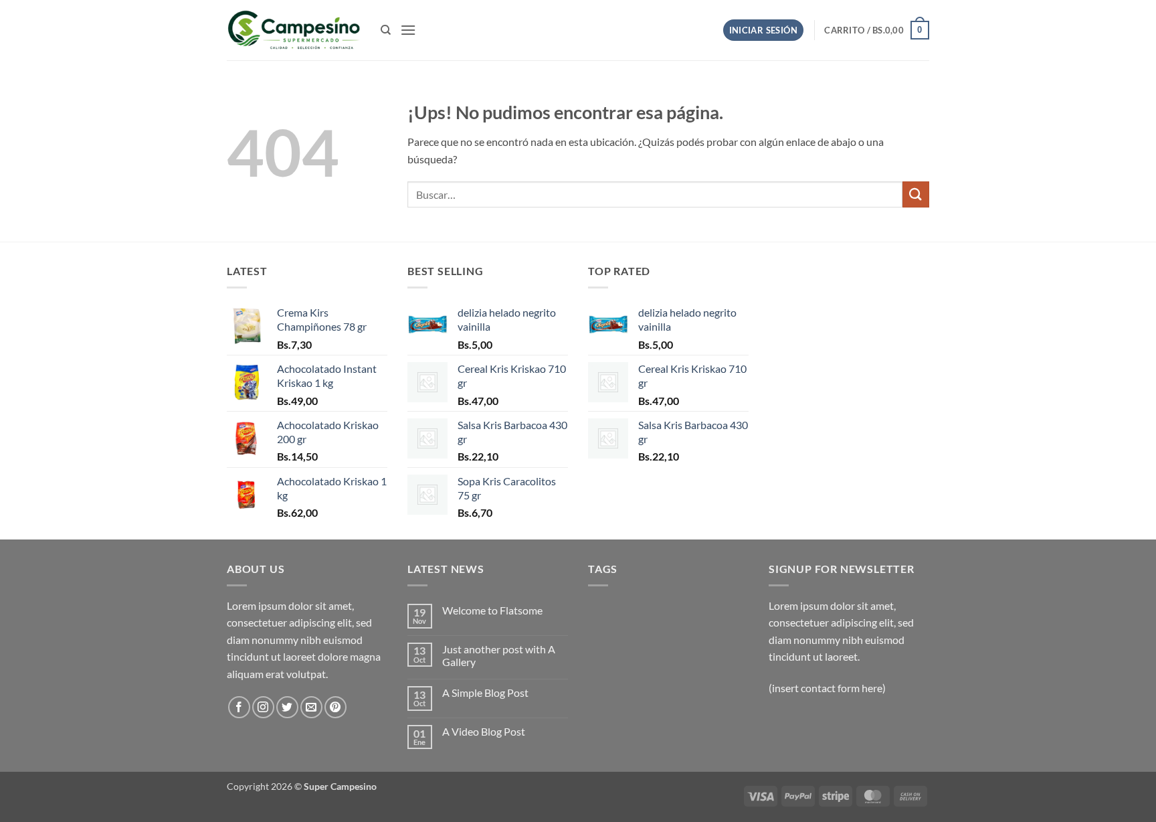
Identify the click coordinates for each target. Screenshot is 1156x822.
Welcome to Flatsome (492, 610)
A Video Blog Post (483, 731)
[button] (408, 29)
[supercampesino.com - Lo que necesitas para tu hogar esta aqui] (294, 30)
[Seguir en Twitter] (287, 707)
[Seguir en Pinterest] (335, 707)
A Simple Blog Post (485, 692)
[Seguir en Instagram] (263, 707)
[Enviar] (915, 194)
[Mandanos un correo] (311, 707)
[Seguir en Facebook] (239, 707)
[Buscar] (386, 30)
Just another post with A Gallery (498, 655)
